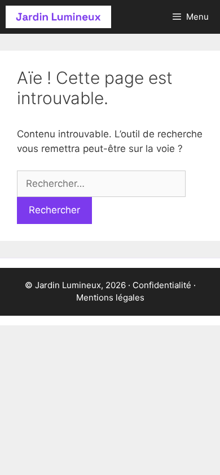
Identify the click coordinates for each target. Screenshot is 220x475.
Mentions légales (110, 297)
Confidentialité (162, 285)
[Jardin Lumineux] (58, 17)
